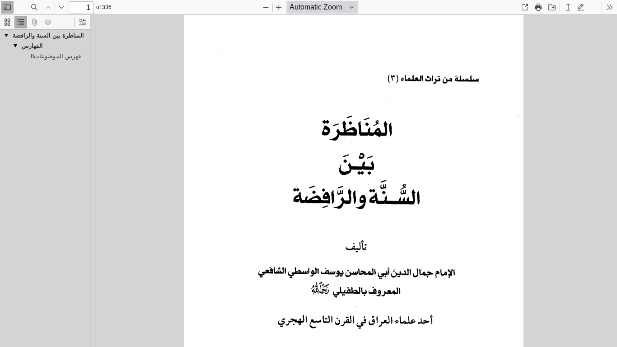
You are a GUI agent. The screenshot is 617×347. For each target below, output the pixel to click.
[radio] (7, 22)
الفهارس (32, 45)
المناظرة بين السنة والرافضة (48, 35)
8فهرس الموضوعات (56, 56)
